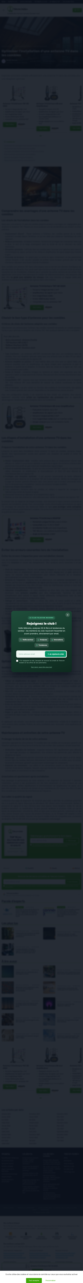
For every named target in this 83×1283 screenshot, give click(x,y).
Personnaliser (50, 1280)
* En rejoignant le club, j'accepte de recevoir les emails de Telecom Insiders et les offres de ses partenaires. (42, 662)
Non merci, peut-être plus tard (41, 667)
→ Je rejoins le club (55, 654)
